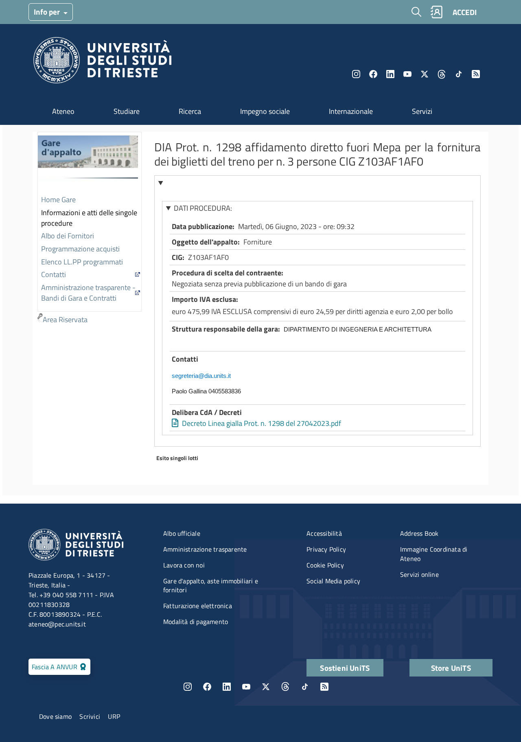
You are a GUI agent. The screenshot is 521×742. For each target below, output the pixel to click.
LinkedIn (390, 74)
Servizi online (419, 574)
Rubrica (436, 12)
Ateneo (63, 111)
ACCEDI (465, 12)
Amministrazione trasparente (205, 549)
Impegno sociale (265, 111)
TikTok (304, 686)
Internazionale (351, 111)
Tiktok (458, 74)
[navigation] (89, 229)
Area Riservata (65, 319)
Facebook (373, 74)
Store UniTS (451, 668)
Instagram (356, 74)
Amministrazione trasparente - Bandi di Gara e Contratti (88, 292)
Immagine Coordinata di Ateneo (433, 553)
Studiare (127, 111)
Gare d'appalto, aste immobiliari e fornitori (210, 585)
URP (114, 716)
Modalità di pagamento (195, 621)
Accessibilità (324, 533)
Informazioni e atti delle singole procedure (89, 218)
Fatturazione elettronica (197, 606)
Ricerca (190, 111)
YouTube (407, 74)
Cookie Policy (325, 565)
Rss (476, 74)
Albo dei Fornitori (67, 235)
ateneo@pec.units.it (57, 624)
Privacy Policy (326, 549)
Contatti (53, 274)
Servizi (422, 111)
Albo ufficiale (181, 533)
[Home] (102, 62)
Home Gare (58, 199)
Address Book (419, 533)
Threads (441, 74)
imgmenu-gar (88, 163)
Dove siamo (55, 716)
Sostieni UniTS (345, 668)
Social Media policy (333, 581)
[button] (318, 183)
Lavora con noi (184, 565)
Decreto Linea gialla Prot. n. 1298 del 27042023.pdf (261, 423)
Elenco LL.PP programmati (82, 261)
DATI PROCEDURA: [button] (203, 208)
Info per (47, 11)
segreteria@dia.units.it (201, 375)
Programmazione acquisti (80, 248)
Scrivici (89, 716)
